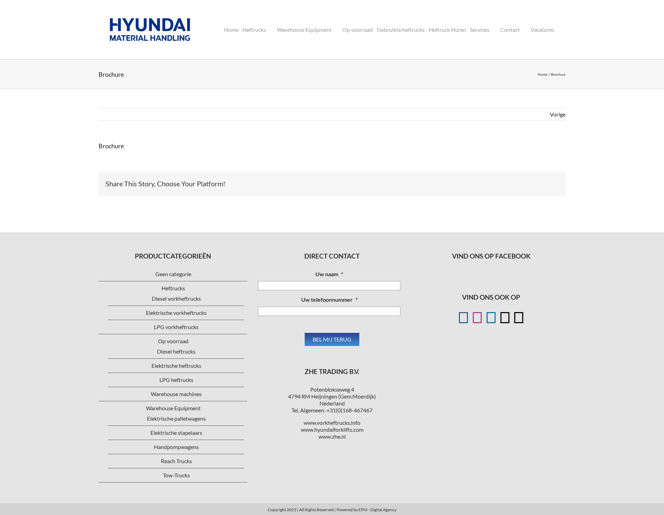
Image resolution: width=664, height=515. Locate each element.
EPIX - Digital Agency (377, 509)
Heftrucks (173, 288)
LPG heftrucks (176, 379)
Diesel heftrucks (176, 351)
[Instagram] (477, 317)
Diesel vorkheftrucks (176, 298)
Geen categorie (173, 274)
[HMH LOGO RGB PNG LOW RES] (150, 9)
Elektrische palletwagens (176, 418)
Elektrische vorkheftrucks (176, 312)
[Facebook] (463, 317)
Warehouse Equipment (173, 408)
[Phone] (518, 317)
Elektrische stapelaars (176, 432)
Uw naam (329, 274)
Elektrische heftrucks (176, 365)
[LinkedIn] (491, 317)
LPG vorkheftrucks (176, 327)
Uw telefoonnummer (329, 299)
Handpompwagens (176, 446)
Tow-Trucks (176, 475)
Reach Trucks (176, 461)
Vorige (557, 114)
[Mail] (504, 317)
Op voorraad (173, 341)
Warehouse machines (176, 394)
